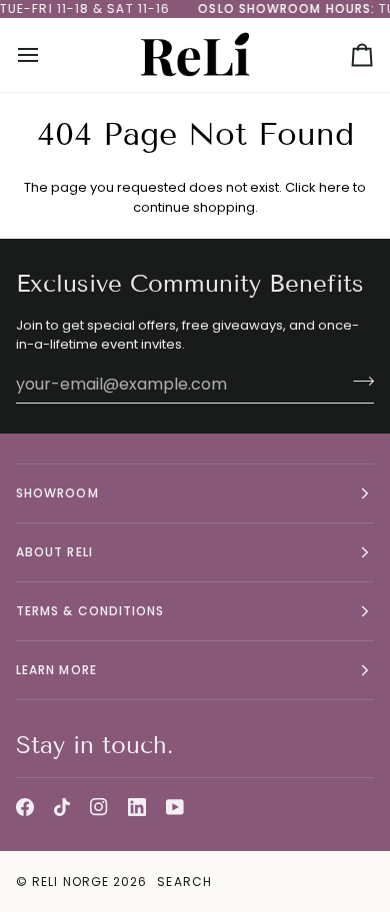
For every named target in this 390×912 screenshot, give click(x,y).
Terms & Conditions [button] (90, 610)
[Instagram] (99, 807)
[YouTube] (175, 807)
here (334, 187)
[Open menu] (46, 55)
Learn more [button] (56, 669)
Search (184, 881)
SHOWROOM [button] (57, 492)
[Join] (357, 382)
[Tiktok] (62, 807)
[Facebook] (25, 807)
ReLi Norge (70, 881)
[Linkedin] (137, 807)
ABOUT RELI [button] (54, 551)
